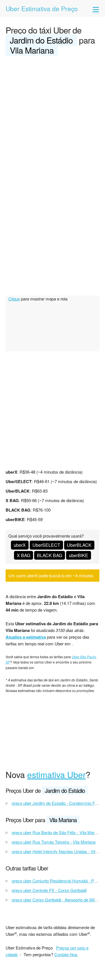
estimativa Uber (56, 775)
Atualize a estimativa (26, 637)
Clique (14, 299)
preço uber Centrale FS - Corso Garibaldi (49, 890)
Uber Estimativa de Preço (42, 8)
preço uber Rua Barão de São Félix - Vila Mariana (57, 832)
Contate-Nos (66, 954)
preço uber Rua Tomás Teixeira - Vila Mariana (53, 842)
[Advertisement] (52, 116)
